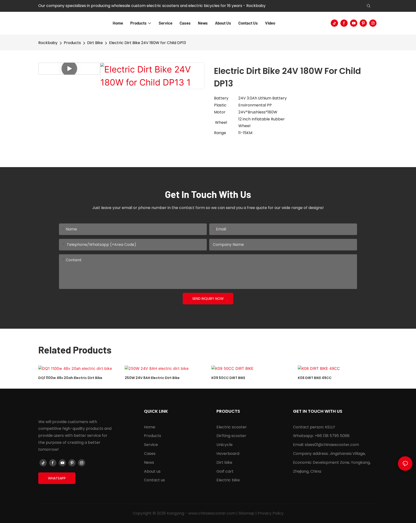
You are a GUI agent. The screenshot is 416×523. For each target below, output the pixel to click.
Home (149, 427)
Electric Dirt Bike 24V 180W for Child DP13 (147, 43)
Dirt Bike (95, 43)
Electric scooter (231, 427)
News (149, 462)
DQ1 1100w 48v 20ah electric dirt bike (70, 377)
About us (152, 471)
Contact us (154, 480)
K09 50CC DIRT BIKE (228, 377)
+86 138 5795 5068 (332, 435)
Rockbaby (48, 43)
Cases (150, 453)
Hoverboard (227, 453)
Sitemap (246, 513)
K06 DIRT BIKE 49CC (315, 377)
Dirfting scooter (231, 435)
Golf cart (225, 471)
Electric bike (228, 480)
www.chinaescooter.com (211, 513)
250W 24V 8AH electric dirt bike (152, 377)
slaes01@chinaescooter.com (332, 444)
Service (151, 444)
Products (72, 43)
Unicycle (224, 444)
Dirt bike (224, 462)
